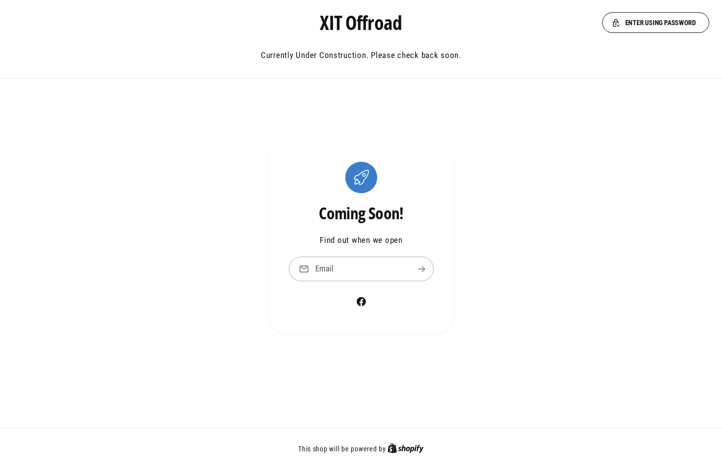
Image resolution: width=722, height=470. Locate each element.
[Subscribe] (421, 269)
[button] (655, 22)
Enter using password (660, 23)
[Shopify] (406, 449)
